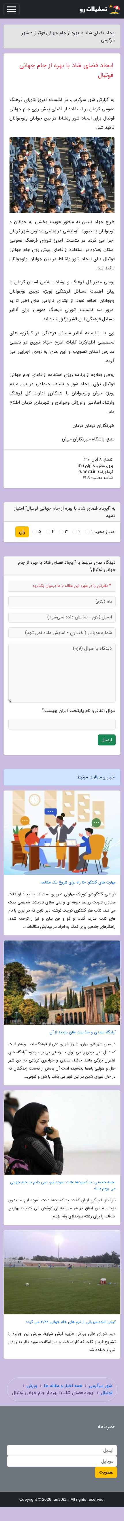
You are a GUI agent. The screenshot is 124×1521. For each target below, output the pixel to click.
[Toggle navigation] (11, 9)
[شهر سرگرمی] (99, 9)
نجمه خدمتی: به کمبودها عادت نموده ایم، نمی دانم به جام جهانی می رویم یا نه (63, 1185)
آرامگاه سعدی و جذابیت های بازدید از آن (83, 1032)
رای (22, 531)
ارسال (107, 739)
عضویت (106, 1472)
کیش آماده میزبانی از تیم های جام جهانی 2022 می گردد (71, 1322)
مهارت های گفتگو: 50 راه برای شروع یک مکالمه (78, 882)
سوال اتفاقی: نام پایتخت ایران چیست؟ (79, 710)
